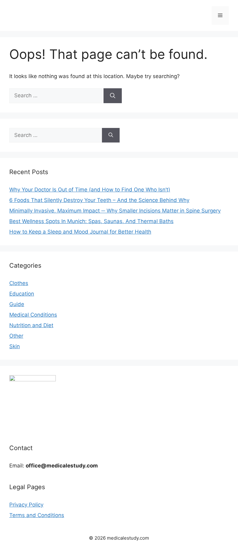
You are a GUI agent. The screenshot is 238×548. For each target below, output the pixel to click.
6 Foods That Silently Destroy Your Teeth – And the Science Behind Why (99, 200)
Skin (14, 346)
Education (21, 294)
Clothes (18, 283)
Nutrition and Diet (31, 325)
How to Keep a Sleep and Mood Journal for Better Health (80, 232)
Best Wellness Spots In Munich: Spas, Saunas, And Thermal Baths (91, 221)
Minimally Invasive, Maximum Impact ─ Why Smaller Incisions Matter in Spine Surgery (115, 211)
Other (16, 336)
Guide (16, 304)
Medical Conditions (33, 315)
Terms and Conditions (36, 515)
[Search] (113, 95)
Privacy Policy (26, 505)
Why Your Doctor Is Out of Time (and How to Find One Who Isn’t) (89, 189)
